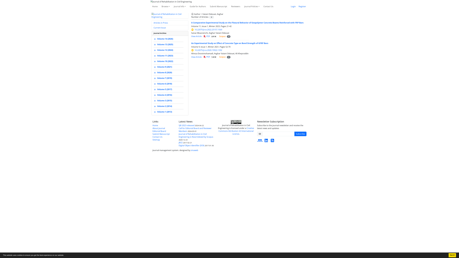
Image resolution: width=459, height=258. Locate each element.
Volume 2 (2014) (164, 106)
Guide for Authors (198, 6)
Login (293, 6)
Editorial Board (159, 131)
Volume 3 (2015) (164, 100)
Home (155, 6)
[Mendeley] (260, 141)
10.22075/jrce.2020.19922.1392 (208, 50)
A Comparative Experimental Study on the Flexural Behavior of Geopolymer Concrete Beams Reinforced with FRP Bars (247, 22)
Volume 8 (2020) (164, 72)
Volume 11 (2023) (165, 55)
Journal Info (179, 6)
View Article (196, 36)
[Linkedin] (266, 141)
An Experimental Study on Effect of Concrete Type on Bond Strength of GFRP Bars (229, 43)
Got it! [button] (452, 255)
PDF (211, 36)
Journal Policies (251, 6)
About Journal (159, 128)
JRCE (181, 142)
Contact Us (268, 6)
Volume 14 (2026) (165, 39)
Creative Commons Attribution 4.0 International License (236, 131)
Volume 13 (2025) (165, 44)
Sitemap (156, 139)
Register (302, 6)
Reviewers (235, 6)
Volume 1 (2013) (164, 111)
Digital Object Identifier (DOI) (191, 145)
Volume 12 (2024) (165, 50)
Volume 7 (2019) (164, 78)
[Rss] (272, 141)
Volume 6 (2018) (164, 83)
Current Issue (160, 27)
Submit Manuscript (218, 6)
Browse (165, 6)
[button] (64, 255)
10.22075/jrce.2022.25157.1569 (208, 29)
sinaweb (194, 150)
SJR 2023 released (186, 125)
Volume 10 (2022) (165, 61)
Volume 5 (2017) (164, 89)
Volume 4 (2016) (164, 95)
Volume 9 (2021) (164, 67)
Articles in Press (161, 23)
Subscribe (300, 134)
